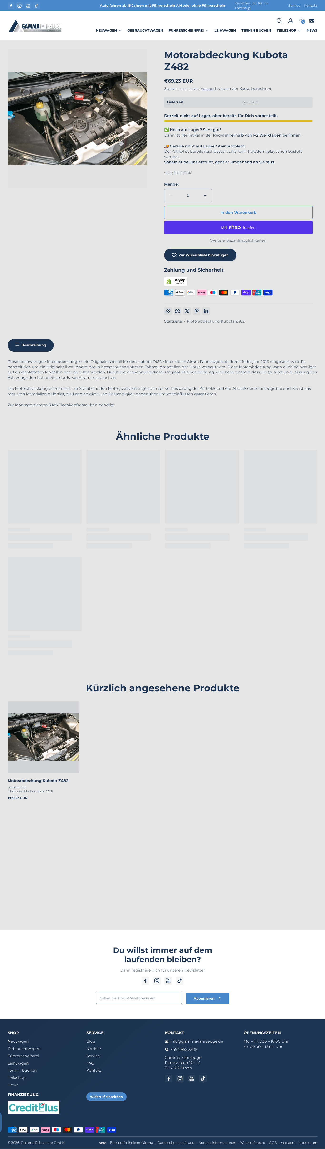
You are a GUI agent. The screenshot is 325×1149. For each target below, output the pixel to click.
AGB (273, 1142)
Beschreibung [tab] (33, 345)
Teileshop (286, 30)
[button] (279, 20)
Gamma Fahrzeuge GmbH (43, 1142)
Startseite (173, 321)
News (13, 1085)
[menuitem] (45, 1041)
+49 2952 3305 (184, 1049)
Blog (90, 1041)
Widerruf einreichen (106, 1097)
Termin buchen (22, 1070)
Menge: (171, 184)
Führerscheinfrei (186, 30)
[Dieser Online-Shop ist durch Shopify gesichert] (175, 285)
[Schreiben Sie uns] (311, 20)
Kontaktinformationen (217, 1142)
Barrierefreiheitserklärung (131, 1142)
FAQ (90, 1063)
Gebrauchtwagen (24, 1048)
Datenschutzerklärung (176, 1142)
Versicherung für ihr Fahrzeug (251, 5)
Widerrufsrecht (252, 1142)
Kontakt (310, 5)
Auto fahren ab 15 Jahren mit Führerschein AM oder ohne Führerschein (162, 5)
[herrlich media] (102, 1142)
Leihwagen (18, 1063)
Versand (208, 88)
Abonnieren (204, 998)
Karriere (93, 1048)
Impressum (307, 1142)
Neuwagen (106, 30)
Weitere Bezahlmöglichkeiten (238, 240)
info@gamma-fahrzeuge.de (197, 1041)
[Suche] (279, 21)
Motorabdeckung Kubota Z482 (216, 321)
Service (294, 5)
